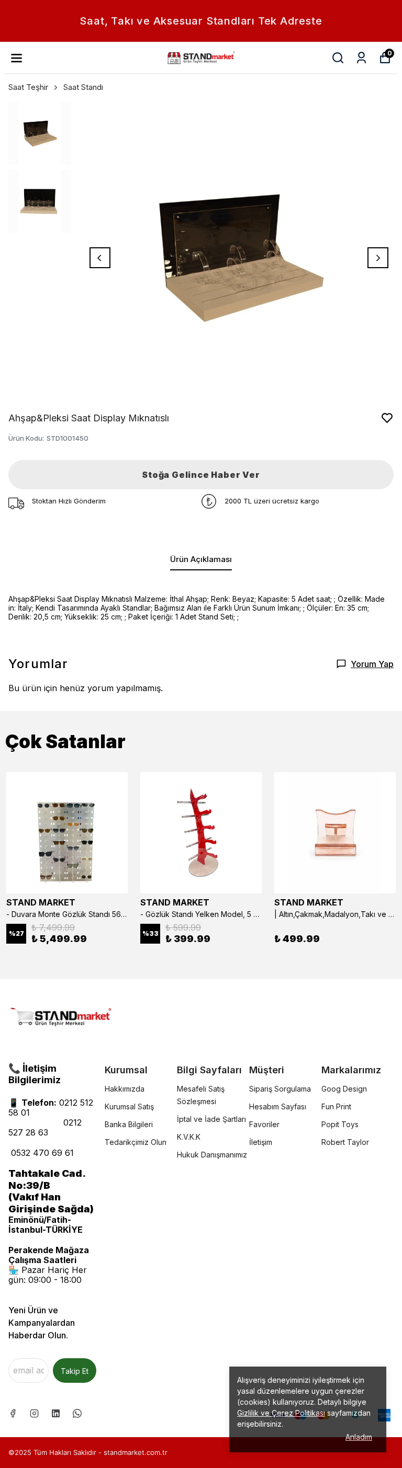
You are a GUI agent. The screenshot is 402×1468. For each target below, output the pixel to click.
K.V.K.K (188, 1136)
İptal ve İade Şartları (211, 1119)
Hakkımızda (124, 1088)
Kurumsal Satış (129, 1106)
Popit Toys (340, 1124)
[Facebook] (12, 1413)
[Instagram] (34, 1413)
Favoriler (264, 1124)
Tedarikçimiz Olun (135, 1142)
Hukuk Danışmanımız (212, 1154)
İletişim (260, 1142)
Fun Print (336, 1106)
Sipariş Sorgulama (280, 1088)
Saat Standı (83, 87)
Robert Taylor (345, 1142)
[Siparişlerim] (361, 57)
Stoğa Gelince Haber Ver (201, 474)
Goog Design (344, 1088)
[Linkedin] (55, 1413)
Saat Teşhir (28, 87)
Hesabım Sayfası (277, 1106)
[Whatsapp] (77, 1413)
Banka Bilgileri (129, 1124)
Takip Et (74, 1371)
